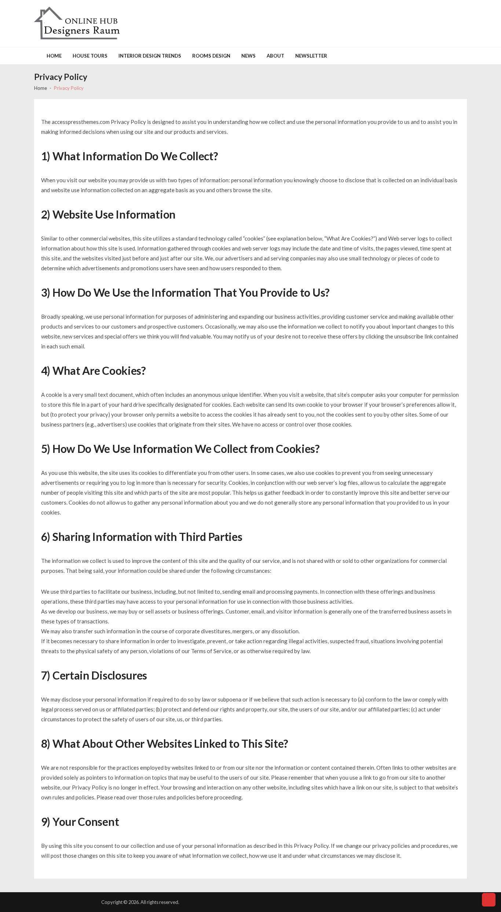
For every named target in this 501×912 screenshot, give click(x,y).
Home (54, 56)
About (275, 56)
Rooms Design (211, 56)
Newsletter (311, 56)
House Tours (90, 56)
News (248, 56)
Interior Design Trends (149, 56)
